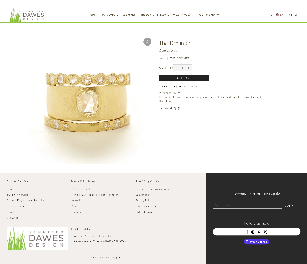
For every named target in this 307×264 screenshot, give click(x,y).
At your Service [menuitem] (181, 14)
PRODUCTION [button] (188, 86)
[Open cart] (295, 15)
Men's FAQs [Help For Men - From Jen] (95, 194)
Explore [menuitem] (162, 14)
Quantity (166, 67)
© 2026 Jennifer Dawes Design (101, 257)
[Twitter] (265, 231)
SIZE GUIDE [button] (167, 86)
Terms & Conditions (147, 206)
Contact (11, 212)
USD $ (283, 15)
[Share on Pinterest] (179, 108)
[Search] (272, 15)
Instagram (77, 212)
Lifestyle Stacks (16, 206)
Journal (75, 200)
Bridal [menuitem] (91, 14)
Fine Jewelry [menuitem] (108, 14)
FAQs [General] (80, 189)
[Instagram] (253, 231)
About (10, 189)
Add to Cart (184, 78)
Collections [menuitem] (128, 14)
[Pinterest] (259, 231)
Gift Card (12, 217)
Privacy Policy (143, 200)
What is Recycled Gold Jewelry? (93, 236)
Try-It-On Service (17, 194)
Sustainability (143, 194)
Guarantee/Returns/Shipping (153, 189)
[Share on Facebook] (171, 108)
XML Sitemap (143, 212)
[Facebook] (247, 231)
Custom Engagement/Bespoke (25, 200)
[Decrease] (176, 68)
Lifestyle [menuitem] (146, 14)
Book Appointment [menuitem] (208, 14)
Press (74, 206)
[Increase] (188, 68)
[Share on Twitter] (175, 108)
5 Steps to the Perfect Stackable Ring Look (100, 240)
